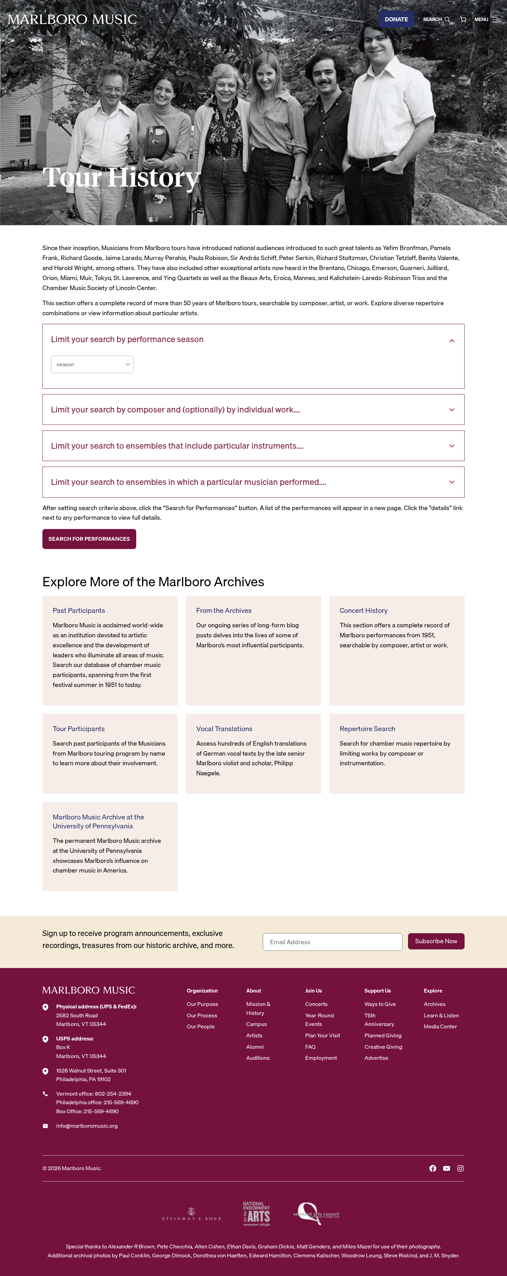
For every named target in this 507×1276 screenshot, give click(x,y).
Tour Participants (79, 728)
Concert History (364, 610)
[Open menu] (495, 20)
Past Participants (79, 610)
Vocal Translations (224, 728)
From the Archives (224, 610)
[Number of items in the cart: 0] (463, 19)
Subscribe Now (436, 941)
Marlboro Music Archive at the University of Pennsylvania (98, 821)
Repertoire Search (367, 728)
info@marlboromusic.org (87, 1125)
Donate (396, 19)
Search (432, 19)
